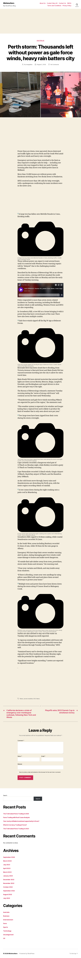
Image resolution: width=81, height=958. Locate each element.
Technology (7, 931)
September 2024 (9, 857)
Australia (40, 40)
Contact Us (62, 3)
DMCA (69, 3)
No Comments (55, 64)
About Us (43, 3)
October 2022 (8, 887)
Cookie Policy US (52, 3)
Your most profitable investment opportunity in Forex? (21, 821)
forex (5, 923)
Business (6, 916)
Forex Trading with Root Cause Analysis (16, 817)
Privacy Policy (67, 5)
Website (20, 764)
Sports (5, 927)
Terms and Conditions (54, 5)
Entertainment (8, 920)
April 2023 (6, 868)
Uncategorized (8, 934)
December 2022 (8, 879)
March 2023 (7, 872)
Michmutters (8, 3)
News (21, 698)
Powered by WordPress (26, 953)
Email (43, 756)
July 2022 (6, 898)
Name (20, 756)
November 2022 (8, 883)
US (4, 938)
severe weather (28, 698)
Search (5, 795)
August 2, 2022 (41, 64)
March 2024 (7, 861)
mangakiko (29, 64)
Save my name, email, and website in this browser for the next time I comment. (40, 772)
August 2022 (7, 894)
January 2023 (8, 876)
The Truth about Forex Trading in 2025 (16, 814)
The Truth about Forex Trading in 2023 (16, 828)
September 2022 (9, 891)
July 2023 (6, 864)
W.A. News (36, 698)
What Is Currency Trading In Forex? (15, 825)
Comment (21, 740)
